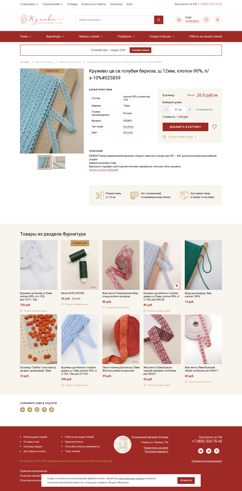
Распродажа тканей (35, 437)
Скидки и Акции (160, 36)
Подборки (124, 36)
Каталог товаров (44, 62)
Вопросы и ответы (94, 4)
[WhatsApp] (37, 409)
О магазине (27, 4)
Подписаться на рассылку (207, 461)
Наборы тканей (89, 36)
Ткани (24, 36)
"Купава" (24, 62)
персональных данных (132, 478)
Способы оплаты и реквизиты (82, 446)
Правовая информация (33, 471)
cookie (101, 478)
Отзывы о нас (31, 441)
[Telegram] (29, 409)
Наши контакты (74, 441)
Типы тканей (72, 451)
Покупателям (51, 4)
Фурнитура (53, 36)
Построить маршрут (156, 451)
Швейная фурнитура (70, 62)
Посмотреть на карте (156, 447)
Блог (130, 4)
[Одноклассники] (51, 409)
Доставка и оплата (35, 451)
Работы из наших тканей (205, 36)
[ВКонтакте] (22, 409)
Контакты (116, 4)
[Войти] (217, 20)
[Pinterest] (44, 409)
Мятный (128, 132)
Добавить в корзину (185, 126)
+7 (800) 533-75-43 (210, 4)
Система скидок (33, 446)
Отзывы (72, 4)
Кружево (128, 126)
